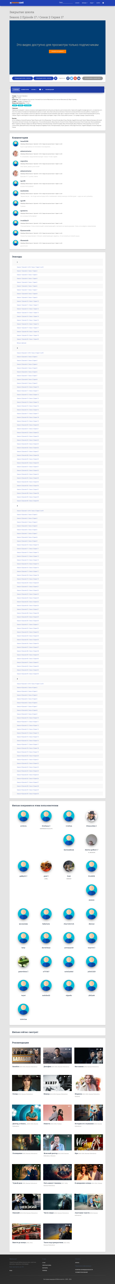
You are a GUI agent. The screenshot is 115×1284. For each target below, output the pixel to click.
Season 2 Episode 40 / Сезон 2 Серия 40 (28, 500)
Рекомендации (49, 89)
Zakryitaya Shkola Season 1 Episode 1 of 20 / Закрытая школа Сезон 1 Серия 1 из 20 (41, 144)
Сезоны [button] (33, 89)
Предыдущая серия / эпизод (22, 78)
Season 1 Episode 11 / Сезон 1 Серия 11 (28, 305)
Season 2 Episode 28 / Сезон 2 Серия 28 (28, 455)
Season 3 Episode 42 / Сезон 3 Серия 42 (28, 666)
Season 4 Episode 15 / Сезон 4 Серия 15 (28, 737)
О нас (43, 1262)
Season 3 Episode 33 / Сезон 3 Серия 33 (28, 632)
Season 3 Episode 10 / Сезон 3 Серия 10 (28, 545)
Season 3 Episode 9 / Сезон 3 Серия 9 (27, 541)
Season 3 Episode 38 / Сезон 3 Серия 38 (28, 651)
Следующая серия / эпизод (43, 78)
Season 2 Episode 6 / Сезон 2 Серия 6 (27, 372)
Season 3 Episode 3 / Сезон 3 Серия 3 (27, 518)
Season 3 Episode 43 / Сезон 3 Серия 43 (28, 670)
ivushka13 (24, 221)
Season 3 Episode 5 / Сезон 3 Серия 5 (27, 526)
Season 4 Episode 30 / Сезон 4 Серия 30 (28, 793)
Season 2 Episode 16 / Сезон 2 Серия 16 (28, 409)
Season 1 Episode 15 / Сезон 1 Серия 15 (28, 320)
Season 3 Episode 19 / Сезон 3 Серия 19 (28, 579)
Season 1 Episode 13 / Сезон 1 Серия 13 (28, 312)
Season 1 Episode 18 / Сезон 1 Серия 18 (28, 331)
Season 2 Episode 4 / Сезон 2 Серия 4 (27, 364)
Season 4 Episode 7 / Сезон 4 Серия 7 (27, 706)
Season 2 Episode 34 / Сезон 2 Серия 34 (28, 478)
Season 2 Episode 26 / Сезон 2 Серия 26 (28, 447)
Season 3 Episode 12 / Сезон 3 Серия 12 (28, 552)
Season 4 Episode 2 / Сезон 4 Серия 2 (27, 687)
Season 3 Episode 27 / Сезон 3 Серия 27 (28, 609)
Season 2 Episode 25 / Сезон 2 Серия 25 (28, 444)
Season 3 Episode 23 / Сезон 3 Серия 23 (28, 594)
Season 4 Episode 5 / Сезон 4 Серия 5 (27, 699)
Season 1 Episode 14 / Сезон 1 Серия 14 (28, 316)
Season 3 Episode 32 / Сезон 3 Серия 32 (28, 628)
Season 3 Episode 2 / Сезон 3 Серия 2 (27, 514)
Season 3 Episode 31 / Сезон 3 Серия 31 (28, 624)
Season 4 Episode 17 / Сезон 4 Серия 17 (28, 744)
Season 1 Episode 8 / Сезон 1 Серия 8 (27, 293)
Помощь (44, 1270)
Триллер (21, 105)
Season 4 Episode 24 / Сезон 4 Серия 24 (28, 771)
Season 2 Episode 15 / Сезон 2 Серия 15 (28, 406)
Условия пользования (81, 1272)
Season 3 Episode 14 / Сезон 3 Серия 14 (28, 560)
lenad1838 (24, 141)
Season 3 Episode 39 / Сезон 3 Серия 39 (28, 655)
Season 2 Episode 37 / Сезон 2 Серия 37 (28, 489)
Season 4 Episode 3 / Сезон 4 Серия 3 (27, 691)
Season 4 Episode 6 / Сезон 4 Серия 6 (27, 702)
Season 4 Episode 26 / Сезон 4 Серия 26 (28, 778)
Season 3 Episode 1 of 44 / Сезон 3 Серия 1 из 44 (30, 510)
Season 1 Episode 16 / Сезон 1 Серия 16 (28, 324)
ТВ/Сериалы (28, 105)
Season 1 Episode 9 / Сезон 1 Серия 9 (27, 297)
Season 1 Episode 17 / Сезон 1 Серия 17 (28, 327)
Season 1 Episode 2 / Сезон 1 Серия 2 (27, 271)
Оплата (77, 1262)
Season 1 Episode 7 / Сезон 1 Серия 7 (27, 290)
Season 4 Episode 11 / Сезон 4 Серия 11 (28, 721)
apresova (24, 211)
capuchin (24, 161)
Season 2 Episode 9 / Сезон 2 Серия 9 (27, 383)
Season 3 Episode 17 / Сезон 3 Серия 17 (28, 571)
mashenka (24, 191)
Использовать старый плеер (92, 78)
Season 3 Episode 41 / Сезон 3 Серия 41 (28, 662)
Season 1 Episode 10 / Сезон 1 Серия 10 (28, 301)
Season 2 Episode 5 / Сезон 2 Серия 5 (27, 368)
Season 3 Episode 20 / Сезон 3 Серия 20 (28, 582)
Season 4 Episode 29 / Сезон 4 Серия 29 (28, 790)
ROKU (11, 1270)
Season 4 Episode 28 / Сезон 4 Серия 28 (28, 786)
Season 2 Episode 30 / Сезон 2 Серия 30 (28, 463)
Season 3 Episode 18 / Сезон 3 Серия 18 (28, 575)
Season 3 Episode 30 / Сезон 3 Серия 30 (28, 620)
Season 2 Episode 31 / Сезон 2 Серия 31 (28, 466)
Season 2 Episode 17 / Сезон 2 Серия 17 (28, 413)
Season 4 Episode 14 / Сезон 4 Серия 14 (28, 733)
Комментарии (25, 89)
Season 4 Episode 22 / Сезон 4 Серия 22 (28, 763)
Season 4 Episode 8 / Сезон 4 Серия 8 (27, 710)
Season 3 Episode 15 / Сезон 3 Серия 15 (28, 564)
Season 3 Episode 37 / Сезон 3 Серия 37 (28, 647)
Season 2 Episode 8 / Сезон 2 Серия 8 (27, 379)
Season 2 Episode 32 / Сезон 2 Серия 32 (28, 470)
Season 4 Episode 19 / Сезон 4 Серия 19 (28, 752)
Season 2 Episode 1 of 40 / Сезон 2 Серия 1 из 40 (30, 353)
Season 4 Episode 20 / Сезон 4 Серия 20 (28, 755)
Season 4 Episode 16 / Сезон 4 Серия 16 (28, 740)
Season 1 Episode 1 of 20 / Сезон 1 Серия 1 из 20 (30, 267)
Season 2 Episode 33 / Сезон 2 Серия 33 (28, 474)
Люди (91, 3)
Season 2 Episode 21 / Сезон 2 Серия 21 (28, 428)
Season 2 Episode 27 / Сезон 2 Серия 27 (28, 451)
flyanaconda (25, 230)
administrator (25, 151)
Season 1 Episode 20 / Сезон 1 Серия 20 (28, 339)
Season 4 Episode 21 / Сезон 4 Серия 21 (28, 759)
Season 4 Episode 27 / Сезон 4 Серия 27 (28, 782)
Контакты (45, 1267)
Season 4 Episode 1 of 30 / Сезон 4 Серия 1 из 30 (30, 683)
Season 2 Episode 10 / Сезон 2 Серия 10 (28, 387)
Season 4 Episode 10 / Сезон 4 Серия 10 (28, 718)
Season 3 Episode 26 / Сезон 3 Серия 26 (28, 605)
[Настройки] (103, 3)
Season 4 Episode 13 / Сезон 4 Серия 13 (28, 729)
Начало (77, 3)
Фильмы (84, 3)
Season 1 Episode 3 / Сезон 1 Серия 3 (27, 274)
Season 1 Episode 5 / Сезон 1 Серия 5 (27, 282)
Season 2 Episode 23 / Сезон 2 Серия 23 (28, 436)
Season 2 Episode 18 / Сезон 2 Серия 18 (28, 417)
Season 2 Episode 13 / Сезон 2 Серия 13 (28, 398)
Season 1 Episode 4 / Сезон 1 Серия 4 (27, 278)
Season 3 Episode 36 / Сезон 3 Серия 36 (28, 643)
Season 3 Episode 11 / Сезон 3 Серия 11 (28, 548)
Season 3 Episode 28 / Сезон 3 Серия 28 (28, 613)
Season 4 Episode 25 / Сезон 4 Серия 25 (28, 774)
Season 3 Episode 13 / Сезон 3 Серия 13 (28, 556)
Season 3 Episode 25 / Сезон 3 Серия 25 (28, 601)
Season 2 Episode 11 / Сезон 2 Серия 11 (28, 391)
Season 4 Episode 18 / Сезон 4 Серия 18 (28, 748)
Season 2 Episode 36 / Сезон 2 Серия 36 (28, 485)
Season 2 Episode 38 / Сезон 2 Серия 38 (28, 493)
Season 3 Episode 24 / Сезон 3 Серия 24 (28, 598)
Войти (98, 3)
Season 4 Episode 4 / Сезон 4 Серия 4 (27, 695)
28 (41, 90)
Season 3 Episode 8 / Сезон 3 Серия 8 (27, 537)
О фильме (16, 89)
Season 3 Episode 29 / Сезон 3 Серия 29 (28, 617)
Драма (14, 105)
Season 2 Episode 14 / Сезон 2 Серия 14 (28, 402)
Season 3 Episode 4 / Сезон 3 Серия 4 (27, 522)
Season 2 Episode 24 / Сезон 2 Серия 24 (28, 440)
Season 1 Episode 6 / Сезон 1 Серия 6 (27, 286)
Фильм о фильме (21, 343)
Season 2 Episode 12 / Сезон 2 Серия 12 (28, 394)
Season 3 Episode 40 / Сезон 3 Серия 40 (28, 658)
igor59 (22, 181)
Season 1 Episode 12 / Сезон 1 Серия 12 (28, 309)
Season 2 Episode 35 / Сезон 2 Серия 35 (28, 482)
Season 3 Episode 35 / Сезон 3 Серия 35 (28, 639)
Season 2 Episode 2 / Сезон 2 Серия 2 (27, 356)
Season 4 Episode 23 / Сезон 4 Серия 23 (28, 767)
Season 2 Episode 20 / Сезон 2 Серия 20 (28, 425)
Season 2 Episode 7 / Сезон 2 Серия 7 (27, 375)
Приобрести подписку (57, 51)
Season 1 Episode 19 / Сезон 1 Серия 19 (28, 335)
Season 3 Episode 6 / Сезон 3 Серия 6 (27, 529)
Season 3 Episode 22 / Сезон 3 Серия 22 (28, 590)
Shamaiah (24, 240)
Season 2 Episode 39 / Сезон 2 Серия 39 (28, 497)
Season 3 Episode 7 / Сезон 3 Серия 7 (27, 533)
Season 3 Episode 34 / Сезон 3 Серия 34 (28, 636)
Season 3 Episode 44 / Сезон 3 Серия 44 (28, 673)
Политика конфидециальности (84, 1269)
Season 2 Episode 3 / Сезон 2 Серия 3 (27, 360)
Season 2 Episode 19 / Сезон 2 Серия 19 (28, 421)
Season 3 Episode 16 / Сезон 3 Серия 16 (28, 567)
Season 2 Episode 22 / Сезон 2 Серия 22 (28, 432)
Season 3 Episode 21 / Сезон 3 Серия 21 (28, 586)
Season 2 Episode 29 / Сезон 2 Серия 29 (28, 459)
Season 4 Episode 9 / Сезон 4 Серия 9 (27, 714)
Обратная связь (46, 1265)
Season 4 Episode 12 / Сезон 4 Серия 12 (28, 725)
